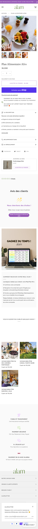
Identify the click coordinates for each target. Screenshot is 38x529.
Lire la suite (5, 133)
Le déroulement (9, 144)
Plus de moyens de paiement (10, 95)
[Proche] (33, 506)
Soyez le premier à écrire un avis (19, 215)
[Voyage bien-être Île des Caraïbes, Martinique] (10, 350)
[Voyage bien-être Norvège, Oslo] (10, 378)
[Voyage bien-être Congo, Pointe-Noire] (28, 350)
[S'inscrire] (30, 516)
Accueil (4, 13)
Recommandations (10, 139)
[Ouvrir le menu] (4, 7)
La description (9, 112)
